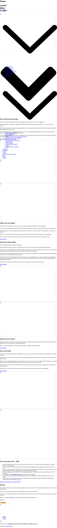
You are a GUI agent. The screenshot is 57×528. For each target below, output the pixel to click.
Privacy (7, 75)
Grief (7, 147)
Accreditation (8, 74)
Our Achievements (10, 70)
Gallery (4, 151)
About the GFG (9, 66)
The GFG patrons (9, 69)
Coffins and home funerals (11, 144)
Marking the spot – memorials (12, 146)
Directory (5, 149)
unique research (16, 474)
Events (4, 153)
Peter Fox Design (9, 526)
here (13, 465)
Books (4, 156)
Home (4, 9)
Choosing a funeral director (12, 132)
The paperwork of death (11, 139)
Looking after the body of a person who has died (16, 136)
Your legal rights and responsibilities (13, 137)
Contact (4, 158)
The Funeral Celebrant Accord (9, 154)
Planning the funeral (10, 134)
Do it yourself (9, 135)
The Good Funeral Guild (11, 71)
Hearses (7, 145)
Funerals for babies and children (13, 140)
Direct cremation (9, 142)
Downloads (5, 150)
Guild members (9, 73)
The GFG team (9, 68)
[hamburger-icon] (0, 7)
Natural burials (9, 141)
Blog (4, 155)
